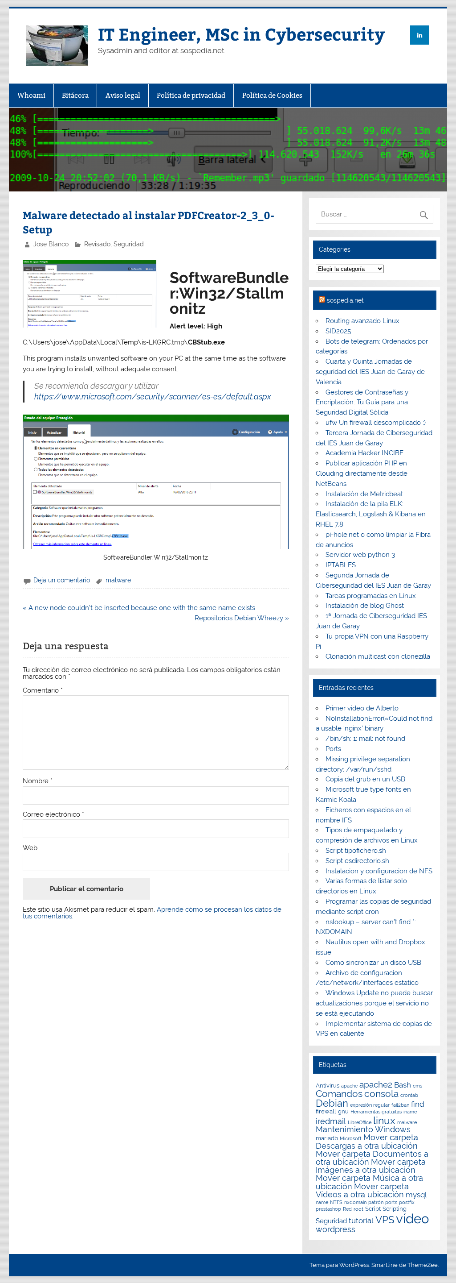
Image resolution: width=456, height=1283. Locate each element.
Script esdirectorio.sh (357, 861)
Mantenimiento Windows (363, 1129)
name (322, 1202)
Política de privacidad (191, 95)
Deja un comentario (61, 580)
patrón (375, 1202)
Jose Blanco (51, 244)
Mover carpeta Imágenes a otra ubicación (371, 1166)
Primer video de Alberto (362, 708)
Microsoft (351, 1138)
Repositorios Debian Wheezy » (242, 618)
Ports (333, 749)
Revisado (97, 244)
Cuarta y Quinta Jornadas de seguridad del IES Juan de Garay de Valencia (370, 371)
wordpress (335, 1229)
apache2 (375, 1084)
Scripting (395, 1208)
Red (347, 1209)
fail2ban (400, 1105)
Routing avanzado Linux (362, 321)
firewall (326, 1111)
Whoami (31, 95)
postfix (407, 1202)
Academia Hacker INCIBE (364, 453)
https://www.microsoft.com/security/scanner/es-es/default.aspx (152, 396)
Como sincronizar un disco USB (373, 963)
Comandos (339, 1093)
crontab (409, 1095)
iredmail (331, 1121)
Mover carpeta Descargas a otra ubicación (367, 1141)
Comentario (43, 690)
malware (118, 580)
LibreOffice (359, 1122)
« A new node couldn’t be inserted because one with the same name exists (139, 608)
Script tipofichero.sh (356, 851)
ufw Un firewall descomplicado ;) (376, 423)
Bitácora (75, 95)
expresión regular (370, 1105)
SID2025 (338, 331)
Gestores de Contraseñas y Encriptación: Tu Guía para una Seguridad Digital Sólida (362, 402)
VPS (384, 1219)
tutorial (361, 1220)
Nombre (38, 781)
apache (349, 1085)
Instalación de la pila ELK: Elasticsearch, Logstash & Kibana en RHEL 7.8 (371, 514)
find (417, 1104)
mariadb (327, 1138)
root (358, 1209)
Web (30, 848)
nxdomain (355, 1202)
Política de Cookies (272, 95)
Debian (332, 1103)
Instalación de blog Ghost (365, 606)
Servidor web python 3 (360, 555)
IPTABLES (341, 565)
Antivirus (327, 1085)
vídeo (412, 1218)
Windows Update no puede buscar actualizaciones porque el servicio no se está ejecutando (374, 1003)
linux (384, 1120)
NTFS (336, 1202)
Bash (402, 1084)
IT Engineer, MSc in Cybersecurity (241, 33)
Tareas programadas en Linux (371, 596)
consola (381, 1093)
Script (373, 1208)
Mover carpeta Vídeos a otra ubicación (362, 1190)
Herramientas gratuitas (376, 1111)
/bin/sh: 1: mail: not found (365, 739)
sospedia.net (345, 300)
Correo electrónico (53, 814)
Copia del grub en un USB (365, 779)
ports (391, 1202)
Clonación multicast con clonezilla (378, 656)
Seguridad (129, 244)
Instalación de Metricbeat (364, 494)
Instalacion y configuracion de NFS (379, 871)
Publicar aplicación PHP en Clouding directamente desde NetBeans (361, 473)
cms (417, 1085)
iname (410, 1111)
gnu (343, 1111)
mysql (416, 1194)
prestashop (328, 1209)
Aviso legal (123, 95)
